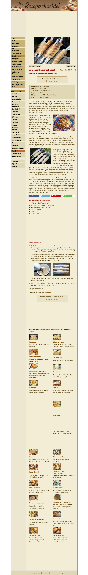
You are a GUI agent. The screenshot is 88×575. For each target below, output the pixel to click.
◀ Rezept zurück (34, 66)
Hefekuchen (15, 43)
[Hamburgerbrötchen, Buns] (40, 352)
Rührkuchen (15, 46)
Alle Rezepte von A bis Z (17, 85)
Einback (14, 120)
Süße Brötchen (16, 154)
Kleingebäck (15, 59)
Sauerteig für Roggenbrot (61, 502)
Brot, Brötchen (16, 56)
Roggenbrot (15, 143)
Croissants (15, 112)
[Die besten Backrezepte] (44, 10)
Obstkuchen (15, 41)
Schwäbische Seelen (18, 148)
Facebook (15, 161)
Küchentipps (15, 82)
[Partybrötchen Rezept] (63, 483)
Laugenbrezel (16, 132)
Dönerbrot (15, 117)
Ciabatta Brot (16, 109)
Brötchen (14, 96)
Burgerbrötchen (16, 99)
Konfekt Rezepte (17, 67)
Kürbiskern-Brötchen (15, 128)
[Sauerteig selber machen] (63, 497)
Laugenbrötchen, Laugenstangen (58, 472)
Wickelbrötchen (16, 156)
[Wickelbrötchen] (63, 530)
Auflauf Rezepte (17, 69)
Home (13, 38)
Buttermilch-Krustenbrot (15, 105)
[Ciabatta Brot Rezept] (63, 352)
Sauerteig (15, 145)
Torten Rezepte (16, 53)
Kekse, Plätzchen (17, 61)
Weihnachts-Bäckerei (16, 73)
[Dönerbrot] (40, 383)
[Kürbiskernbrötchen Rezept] (63, 452)
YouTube (14, 166)
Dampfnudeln (16, 114)
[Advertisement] (44, 24)
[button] (34, 196)
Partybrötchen (16, 140)
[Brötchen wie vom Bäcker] (63, 337)
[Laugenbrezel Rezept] (40, 467)
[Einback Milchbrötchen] (63, 383)
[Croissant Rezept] (40, 366)
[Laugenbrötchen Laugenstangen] (63, 466)
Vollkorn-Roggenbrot (36, 503)
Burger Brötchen (35, 356)
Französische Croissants (37, 371)
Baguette (14, 94)
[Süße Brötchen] (40, 530)
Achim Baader (44, 97)
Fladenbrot (15, 122)
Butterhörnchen (16, 102)
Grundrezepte (16, 79)
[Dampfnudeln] (63, 367)
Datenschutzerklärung (56, 573)
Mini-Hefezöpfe (16, 137)
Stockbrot (15, 151)
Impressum (45, 573)
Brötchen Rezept (58, 342)
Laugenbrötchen (17, 135)
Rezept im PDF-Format (68, 70)
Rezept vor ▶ (71, 66)
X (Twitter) (15, 164)
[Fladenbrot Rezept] (63, 404)
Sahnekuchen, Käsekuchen (16, 50)
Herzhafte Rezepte (17, 76)
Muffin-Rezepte (16, 64)
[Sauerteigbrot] (40, 498)
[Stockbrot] (63, 514)
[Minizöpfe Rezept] (40, 483)
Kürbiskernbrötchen (59, 457)
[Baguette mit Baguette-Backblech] (40, 337)
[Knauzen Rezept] (40, 452)
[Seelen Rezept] (40, 514)
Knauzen (14, 125)
